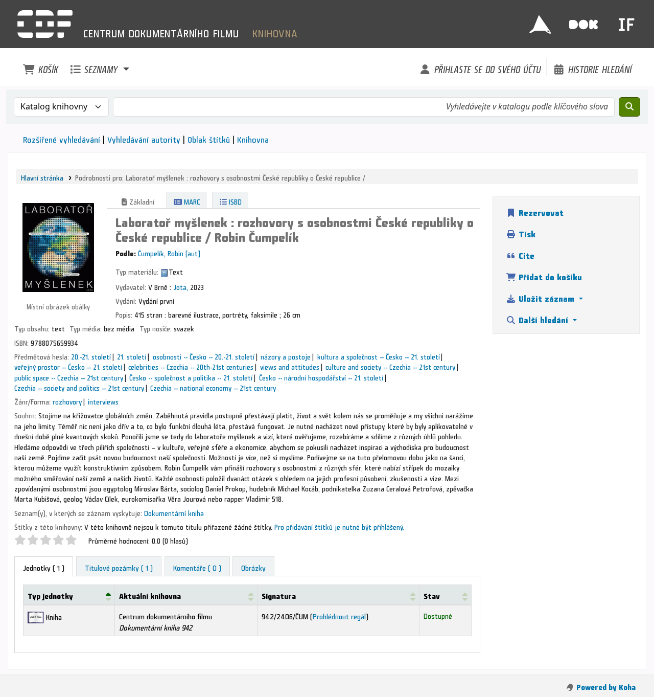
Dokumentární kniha (174, 512)
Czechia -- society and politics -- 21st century (79, 386)
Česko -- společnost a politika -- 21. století (190, 376)
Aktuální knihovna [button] (150, 594)
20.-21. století (91, 355)
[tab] (118, 566)
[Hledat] (629, 107)
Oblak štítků (209, 138)
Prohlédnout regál (339, 615)
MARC (191, 200)
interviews (103, 400)
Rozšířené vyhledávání (61, 138)
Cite (525, 254)
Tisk (525, 232)
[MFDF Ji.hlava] (540, 21)
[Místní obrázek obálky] (58, 245)
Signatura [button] (279, 594)
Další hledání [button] (543, 318)
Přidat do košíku (549, 275)
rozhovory (67, 400)
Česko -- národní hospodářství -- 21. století (321, 376)
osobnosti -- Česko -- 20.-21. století (203, 355)
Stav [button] (432, 594)
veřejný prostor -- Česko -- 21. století (68, 365)
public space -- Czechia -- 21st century (68, 376)
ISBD (234, 200)
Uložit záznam (546, 297)
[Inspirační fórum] (626, 21)
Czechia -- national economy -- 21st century (213, 386)
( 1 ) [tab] (43, 566)
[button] (40, 67)
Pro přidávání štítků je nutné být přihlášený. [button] (339, 525)
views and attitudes (289, 365)
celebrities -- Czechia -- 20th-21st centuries (190, 365)
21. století (131, 355)
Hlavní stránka (42, 176)
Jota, (180, 286)
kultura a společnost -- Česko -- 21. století (378, 355)
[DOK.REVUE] (583, 21)
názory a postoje (286, 355)
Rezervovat (540, 211)
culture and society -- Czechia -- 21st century (390, 365)
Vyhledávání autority (143, 138)
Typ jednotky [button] (50, 594)
